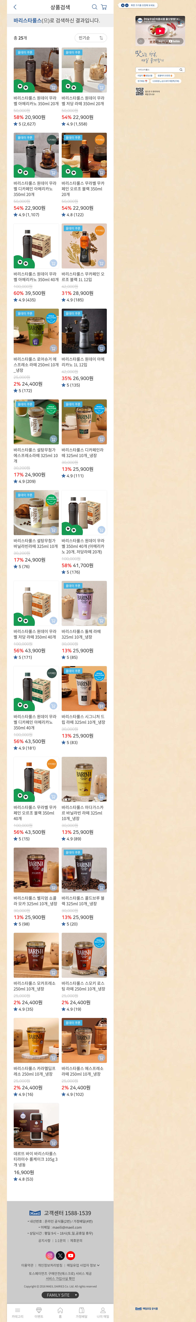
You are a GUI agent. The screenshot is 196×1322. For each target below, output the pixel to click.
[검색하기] (181, 69)
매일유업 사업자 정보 (81, 1265)
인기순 (84, 38)
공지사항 (44, 1240)
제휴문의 (76, 1240)
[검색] (94, 7)
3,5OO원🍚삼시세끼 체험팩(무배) (166, 81)
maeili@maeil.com (67, 1227)
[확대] (123, 5)
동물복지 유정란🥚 (165, 76)
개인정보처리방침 (50, 1265)
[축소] (127, 5)
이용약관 (27, 1265)
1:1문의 (60, 1240)
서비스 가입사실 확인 (60, 1278)
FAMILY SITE (58, 1295)
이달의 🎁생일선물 (145, 76)
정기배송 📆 (142, 81)
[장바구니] (104, 7)
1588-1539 (78, 1213)
